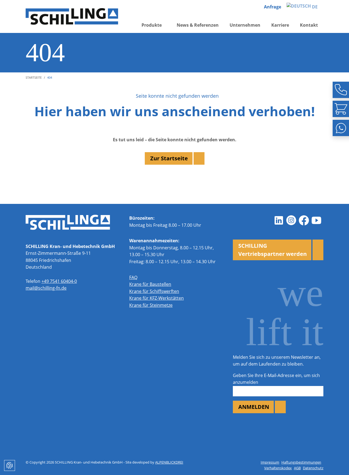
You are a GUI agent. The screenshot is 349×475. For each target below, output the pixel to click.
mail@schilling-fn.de (46, 288)
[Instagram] (291, 220)
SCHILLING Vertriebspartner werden (272, 250)
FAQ (133, 277)
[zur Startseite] (72, 16)
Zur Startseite (169, 158)
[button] (153, 25)
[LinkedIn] (278, 220)
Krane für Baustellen (150, 284)
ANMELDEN (253, 406)
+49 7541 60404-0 (59, 281)
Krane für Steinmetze (151, 305)
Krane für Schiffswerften (154, 291)
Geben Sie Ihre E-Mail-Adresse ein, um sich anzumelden (276, 378)
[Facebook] (303, 220)
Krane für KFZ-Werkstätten (156, 298)
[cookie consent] (9, 465)
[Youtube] (316, 220)
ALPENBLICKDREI (169, 462)
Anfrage (272, 7)
